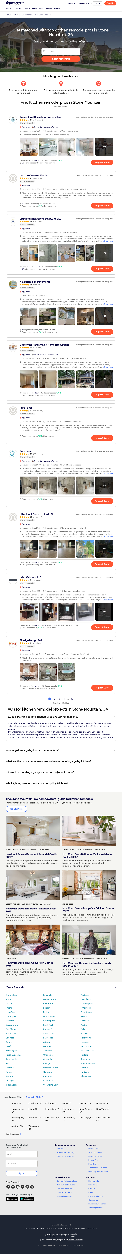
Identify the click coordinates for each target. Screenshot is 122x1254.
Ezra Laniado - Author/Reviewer (21, 850)
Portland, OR (34, 1117)
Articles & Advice (53, 9)
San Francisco (12, 1033)
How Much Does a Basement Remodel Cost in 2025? (31, 855)
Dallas (83, 1029)
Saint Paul (48, 1025)
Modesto (10, 1020)
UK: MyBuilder (92, 1228)
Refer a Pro (93, 1160)
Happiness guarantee (97, 1204)
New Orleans (49, 999)
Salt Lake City (87, 1050)
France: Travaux (30, 1228)
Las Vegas (48, 1038)
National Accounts (64, 1196)
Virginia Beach (88, 1063)
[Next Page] (77, 699)
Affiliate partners (95, 1208)
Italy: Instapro (61, 1228)
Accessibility (73, 1235)
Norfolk (84, 1055)
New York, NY (102, 1109)
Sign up (21, 1173)
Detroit (46, 1012)
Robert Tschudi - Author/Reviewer (22, 904)
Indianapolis (11, 1085)
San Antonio (86, 1046)
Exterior (18, 9)
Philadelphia (87, 1003)
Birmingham (12, 995)
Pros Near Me (93, 1164)
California (54, 1235)
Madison (85, 1072)
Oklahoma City (50, 1085)
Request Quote (102, 162)
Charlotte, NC (35, 1103)
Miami (8, 1063)
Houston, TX (102, 1103)
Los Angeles (12, 1016)
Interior (9, 9)
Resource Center (95, 1156)
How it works (93, 1181)
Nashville (85, 1020)
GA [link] (14, 15)
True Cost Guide (95, 1152)
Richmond (86, 1059)
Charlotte (48, 1055)
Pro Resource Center (65, 1189)
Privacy (47, 1235)
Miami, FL (33, 1109)
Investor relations (95, 1196)
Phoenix (10, 999)
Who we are (93, 1185)
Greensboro (49, 1059)
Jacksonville (11, 1059)
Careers (91, 1189)
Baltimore (48, 1003)
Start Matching (61, 58)
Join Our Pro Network (66, 1185)
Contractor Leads (64, 1192)
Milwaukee (86, 1076)
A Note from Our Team (97, 1168)
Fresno (9, 1008)
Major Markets (15, 987)
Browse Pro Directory (65, 1152)
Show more (108, 241)
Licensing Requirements (98, 1171)
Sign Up (110, 3)
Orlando (10, 1068)
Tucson (9, 1003)
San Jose (10, 1038)
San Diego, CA (86, 1117)
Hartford (10, 1046)
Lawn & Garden (30, 9)
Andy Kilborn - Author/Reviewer (77, 850)
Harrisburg (86, 999)
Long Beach (11, 1012)
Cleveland (48, 1076)
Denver (9, 1042)
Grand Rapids (49, 1016)
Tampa (9, 1072)
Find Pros (60, 1149)
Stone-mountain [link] (26, 15)
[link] (61, 120)
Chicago (10, 1080)
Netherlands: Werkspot (77, 1228)
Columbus (48, 1080)
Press (90, 1192)
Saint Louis (48, 1033)
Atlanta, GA (16, 1103)
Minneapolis (49, 1020)
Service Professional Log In (68, 1181)
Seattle (84, 1068)
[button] (29, 147)
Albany (46, 1042)
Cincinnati (48, 1072)
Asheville (47, 1050)
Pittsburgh (86, 1008)
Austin (84, 1025)
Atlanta (9, 1076)
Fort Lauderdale (14, 1055)
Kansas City (48, 1029)
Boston (46, 1008)
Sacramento (12, 1025)
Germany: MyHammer (46, 1228)
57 (72, 699)
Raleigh (47, 1063)
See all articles (16, 809)
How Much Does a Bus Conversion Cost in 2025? (29, 964)
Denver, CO (85, 1103)
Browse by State (33, 1097)
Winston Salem (50, 1068)
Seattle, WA (17, 1126)
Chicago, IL (50, 1103)
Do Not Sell (63, 1235)
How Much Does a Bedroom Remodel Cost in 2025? (31, 910)
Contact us (93, 1200)
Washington (11, 1050)
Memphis (85, 1016)
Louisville (47, 995)
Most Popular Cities (13, 1097)
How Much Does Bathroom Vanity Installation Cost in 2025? (87, 855)
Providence (86, 1012)
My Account (93, 1149)
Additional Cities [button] (12, 1134)
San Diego (11, 1029)
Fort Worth (86, 1038)
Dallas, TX (67, 1103)
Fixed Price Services (65, 1156)
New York (48, 1046)
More (41, 9)
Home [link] (8, 15)
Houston (85, 1042)
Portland (85, 995)
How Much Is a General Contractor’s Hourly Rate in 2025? (86, 964)
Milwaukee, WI (52, 1109)
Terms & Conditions (75, 1240)
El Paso (84, 1033)
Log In (97, 3)
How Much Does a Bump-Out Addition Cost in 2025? (88, 910)
